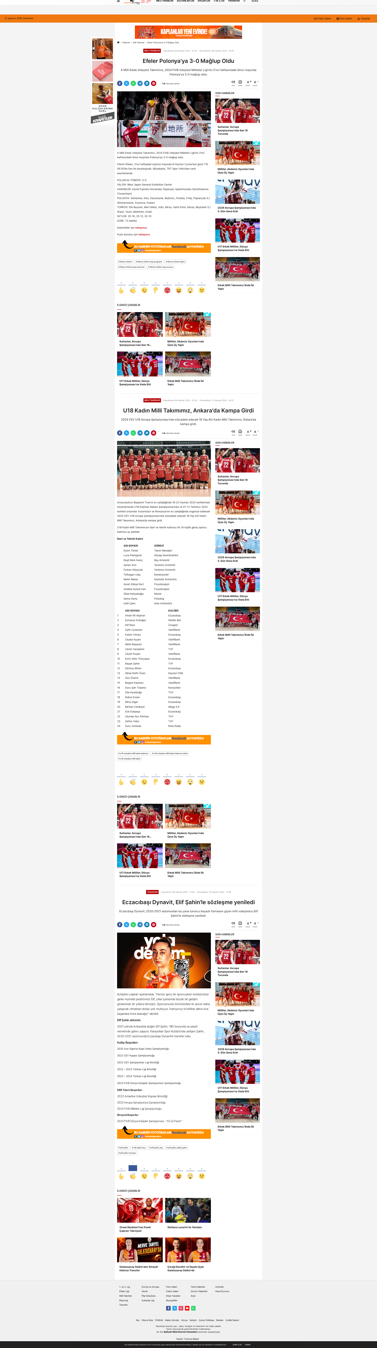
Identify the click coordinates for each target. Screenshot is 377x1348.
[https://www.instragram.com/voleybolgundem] (181, 1308)
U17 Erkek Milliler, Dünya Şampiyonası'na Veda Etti (135, 383)
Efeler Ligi (124, 1291)
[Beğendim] (121, 285)
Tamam (247, 1345)
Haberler (126, 42)
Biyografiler (171, 1300)
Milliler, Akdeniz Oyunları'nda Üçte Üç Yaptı (185, 343)
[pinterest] (153, 83)
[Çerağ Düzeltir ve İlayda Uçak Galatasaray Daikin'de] (188, 1249)
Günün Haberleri (199, 1291)
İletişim (193, 1320)
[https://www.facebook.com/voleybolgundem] (168, 1308)
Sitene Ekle (147, 1320)
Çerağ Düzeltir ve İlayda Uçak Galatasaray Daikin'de (185, 1268)
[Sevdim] (144, 285)
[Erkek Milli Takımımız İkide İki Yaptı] (188, 363)
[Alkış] (133, 285)
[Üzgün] (201, 285)
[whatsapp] (133, 83)
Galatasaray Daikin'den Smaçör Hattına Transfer (138, 1268)
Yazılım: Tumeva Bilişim (187, 1339)
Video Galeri (324, 18)
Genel (145, 1291)
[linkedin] (146, 83)
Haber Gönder (172, 1320)
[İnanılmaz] (190, 285)
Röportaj (123, 1300)
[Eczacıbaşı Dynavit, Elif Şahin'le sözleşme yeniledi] (164, 960)
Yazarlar (365, 18)
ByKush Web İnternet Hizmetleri (180, 1332)
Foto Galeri (345, 18)
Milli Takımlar (138, 42)
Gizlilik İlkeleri (232, 1320)
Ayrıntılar (237, 1345)
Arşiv (193, 1296)
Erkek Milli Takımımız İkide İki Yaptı (185, 383)
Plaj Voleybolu (149, 1296)
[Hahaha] (179, 285)
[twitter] (126, 83)
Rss (138, 1320)
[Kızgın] (167, 285)
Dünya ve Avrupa (150, 1287)
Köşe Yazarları (173, 1296)
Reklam (220, 1320)
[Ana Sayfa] (118, 42)
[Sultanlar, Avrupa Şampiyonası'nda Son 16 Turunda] (140, 324)
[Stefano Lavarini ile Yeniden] (188, 1210)
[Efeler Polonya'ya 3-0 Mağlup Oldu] (164, 119)
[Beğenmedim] (156, 285)
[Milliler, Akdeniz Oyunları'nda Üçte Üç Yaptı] (188, 324)
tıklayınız (141, 227)
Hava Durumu (222, 1291)
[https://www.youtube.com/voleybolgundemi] (187, 1308)
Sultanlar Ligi (148, 1300)
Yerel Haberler (198, 1287)
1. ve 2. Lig (124, 1287)
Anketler (219, 1287)
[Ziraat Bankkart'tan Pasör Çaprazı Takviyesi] (140, 1210)
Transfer (123, 1305)
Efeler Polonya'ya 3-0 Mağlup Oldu (163, 42)
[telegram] (140, 83)
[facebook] (119, 83)
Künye (184, 1320)
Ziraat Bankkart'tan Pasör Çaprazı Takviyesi (135, 1229)
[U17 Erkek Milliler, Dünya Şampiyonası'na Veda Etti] (140, 363)
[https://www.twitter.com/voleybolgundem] (174, 1308)
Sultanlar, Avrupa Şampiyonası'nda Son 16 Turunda (134, 343)
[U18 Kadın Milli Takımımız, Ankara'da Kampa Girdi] (164, 468)
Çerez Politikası (206, 1320)
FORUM (159, 1320)
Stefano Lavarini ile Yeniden (184, 1227)
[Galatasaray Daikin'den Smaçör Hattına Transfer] (140, 1249)
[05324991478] (193, 1308)
